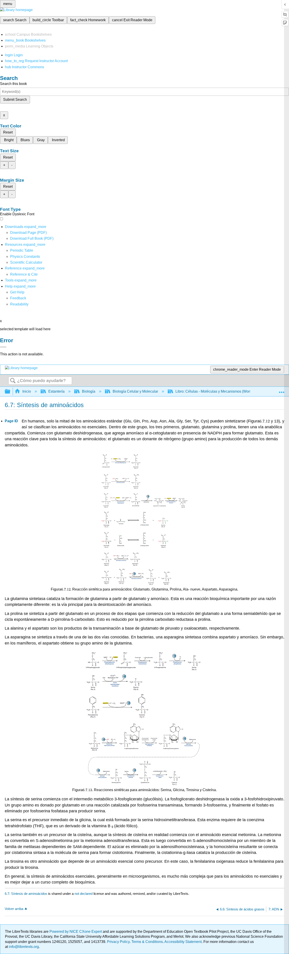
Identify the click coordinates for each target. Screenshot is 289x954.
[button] (18, 298)
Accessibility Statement (183, 942)
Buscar (12, 381)
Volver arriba (14, 909)
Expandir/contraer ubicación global (281, 390)
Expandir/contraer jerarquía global (10, 392)
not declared (84, 893)
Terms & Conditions (147, 942)
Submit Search (15, 99)
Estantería (56, 391)
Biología (88, 391)
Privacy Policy (118, 942)
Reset (8, 132)
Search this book (13, 84)
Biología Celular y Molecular (135, 391)
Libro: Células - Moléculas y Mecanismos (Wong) (215, 391)
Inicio (26, 391)
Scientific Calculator (26, 262)
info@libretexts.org (23, 947)
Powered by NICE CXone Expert (76, 931)
